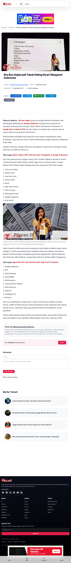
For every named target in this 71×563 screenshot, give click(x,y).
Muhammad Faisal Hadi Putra (19, 84)
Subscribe (35, 533)
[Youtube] (17, 492)
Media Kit (16, 541)
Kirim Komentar (8, 371)
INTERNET (4, 517)
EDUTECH (4, 509)
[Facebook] (6, 492)
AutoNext (26, 512)
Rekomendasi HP (52, 504)
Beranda (4, 27)
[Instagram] (10, 492)
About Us (3, 541)
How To (26, 507)
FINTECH (3, 512)
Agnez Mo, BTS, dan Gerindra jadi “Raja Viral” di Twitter (35, 262)
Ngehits (26, 509)
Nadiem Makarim (31, 123)
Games (26, 517)
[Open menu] (21, 4)
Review (26, 504)
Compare (50, 507)
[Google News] (2, 492)
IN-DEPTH (4, 507)
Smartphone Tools (52, 501)
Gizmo (26, 501)
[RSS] (21, 492)
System (27, 4)
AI (2, 501)
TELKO (3, 504)
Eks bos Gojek (24, 120)
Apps (25, 515)
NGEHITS (12, 27)
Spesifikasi (50, 509)
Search (49, 512)
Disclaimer (22, 541)
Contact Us (10, 541)
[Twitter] (14, 492)
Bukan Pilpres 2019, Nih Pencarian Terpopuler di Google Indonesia (40, 155)
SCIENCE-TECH (5, 515)
